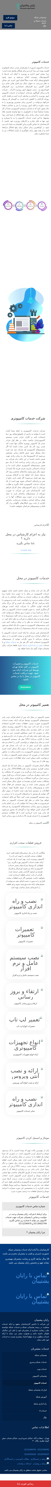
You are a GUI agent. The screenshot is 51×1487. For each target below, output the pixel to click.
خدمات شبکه (10, 642)
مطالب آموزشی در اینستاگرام (17, 1459)
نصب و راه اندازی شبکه (32, 645)
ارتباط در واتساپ (25, 1463)
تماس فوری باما (24, 1483)
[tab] (25, 1206)
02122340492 (43, 1449)
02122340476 (30, 1449)
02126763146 (30, 1454)
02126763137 (43, 1454)
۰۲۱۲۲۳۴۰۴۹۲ (25, 550)
